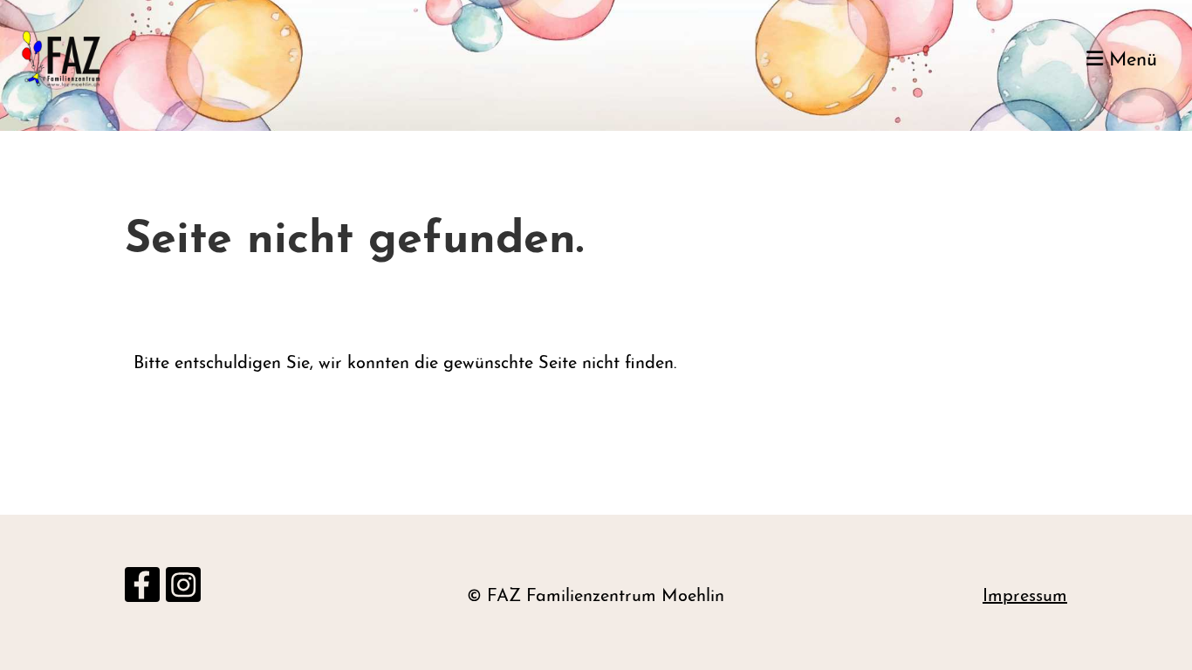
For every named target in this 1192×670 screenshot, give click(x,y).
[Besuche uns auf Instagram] (183, 593)
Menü (1130, 61)
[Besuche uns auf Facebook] (142, 593)
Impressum (1025, 596)
